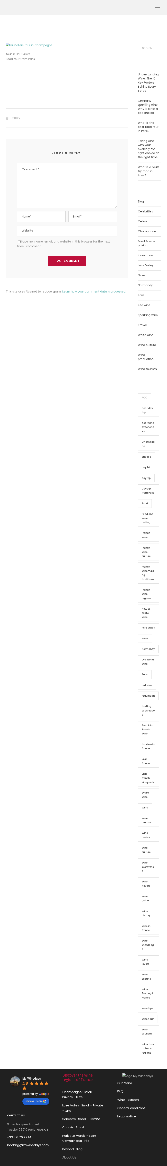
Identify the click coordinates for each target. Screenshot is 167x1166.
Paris (141, 295)
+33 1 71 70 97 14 (19, 1137)
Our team (124, 1083)
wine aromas (147, 820)
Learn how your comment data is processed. (94, 291)
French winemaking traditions (148, 573)
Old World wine (148, 661)
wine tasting (146, 976)
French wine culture (146, 552)
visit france (146, 761)
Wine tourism (147, 369)
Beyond (68, 1149)
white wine (145, 794)
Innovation (145, 255)
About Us (69, 1157)
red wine (147, 685)
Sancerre (69, 1119)
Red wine (144, 305)
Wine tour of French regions (148, 1048)
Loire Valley (146, 265)
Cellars (142, 221)
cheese (146, 456)
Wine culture (147, 345)
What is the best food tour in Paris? (148, 127)
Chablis (68, 1127)
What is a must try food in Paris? (148, 171)
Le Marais (78, 1135)
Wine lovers (145, 961)
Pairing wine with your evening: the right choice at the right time (148, 149)
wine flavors (146, 883)
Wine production (146, 357)
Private (67, 1097)
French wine (146, 535)
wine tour (148, 1019)
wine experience (148, 867)
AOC (144, 397)
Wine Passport (128, 1099)
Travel (142, 325)
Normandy (145, 285)
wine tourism (147, 1031)
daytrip (146, 478)
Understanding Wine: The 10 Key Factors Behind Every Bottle (148, 82)
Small (88, 1092)
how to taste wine (146, 613)
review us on (33, 1101)
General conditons (131, 1108)
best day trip (147, 410)
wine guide (145, 898)
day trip (146, 467)
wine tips (147, 1008)
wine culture (146, 850)
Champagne (147, 231)
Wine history (146, 913)
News (141, 275)
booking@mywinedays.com (28, 1145)
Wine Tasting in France (148, 993)
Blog (141, 201)
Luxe (79, 1097)
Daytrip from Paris (148, 490)
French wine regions (146, 594)
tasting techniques (148, 710)
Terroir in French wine (147, 729)
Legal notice (126, 1116)
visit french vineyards (148, 778)
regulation (148, 695)
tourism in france (148, 746)
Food (145, 503)
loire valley (148, 627)
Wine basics (146, 835)
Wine (145, 807)
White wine (146, 335)
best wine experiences (148, 427)
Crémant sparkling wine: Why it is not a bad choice (148, 107)
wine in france (146, 928)
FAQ (120, 1091)
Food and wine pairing (147, 518)
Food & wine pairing (146, 243)
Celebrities (145, 211)
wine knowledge (148, 945)
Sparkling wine (148, 315)
